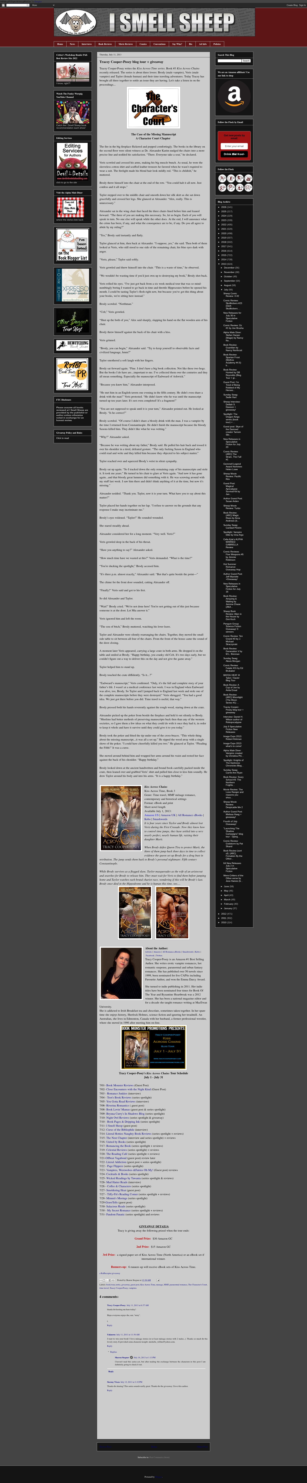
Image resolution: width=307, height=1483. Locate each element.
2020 (224, 233)
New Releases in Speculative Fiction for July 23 (231, 443)
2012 (224, 913)
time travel (104, 1287)
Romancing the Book (118, 1146)
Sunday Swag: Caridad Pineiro (232, 526)
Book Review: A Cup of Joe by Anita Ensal (231, 688)
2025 (224, 211)
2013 (224, 264)
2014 (224, 259)
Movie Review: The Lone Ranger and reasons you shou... (233, 793)
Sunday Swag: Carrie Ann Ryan (232, 771)
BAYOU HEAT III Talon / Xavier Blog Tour (231, 678)
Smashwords (160, 819)
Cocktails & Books (117, 1174)
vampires (133, 1287)
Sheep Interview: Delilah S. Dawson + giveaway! (231, 405)
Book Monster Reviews (120, 1085)
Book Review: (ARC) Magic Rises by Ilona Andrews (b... (231, 516)
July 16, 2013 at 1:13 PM (145, 1357)
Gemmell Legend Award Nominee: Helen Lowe (233, 467)
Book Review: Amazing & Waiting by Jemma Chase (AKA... (231, 601)
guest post (135, 1284)
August (228, 285)
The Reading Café (116, 1154)
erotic (118, 1284)
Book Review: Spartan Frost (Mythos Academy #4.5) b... (232, 360)
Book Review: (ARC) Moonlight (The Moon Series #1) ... (233, 698)
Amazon (157, 951)
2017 (224, 246)
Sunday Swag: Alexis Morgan (231, 659)
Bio (190, 44)
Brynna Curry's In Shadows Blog (125, 1113)
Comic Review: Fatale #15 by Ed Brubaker (233, 668)
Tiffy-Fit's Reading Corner (122, 1194)
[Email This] (100, 1280)
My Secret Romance (119, 1210)
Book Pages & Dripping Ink (123, 1121)
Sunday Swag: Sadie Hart (230, 396)
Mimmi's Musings (116, 1198)
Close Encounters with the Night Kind (128, 1089)
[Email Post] (157, 1280)
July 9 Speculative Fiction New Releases (232, 729)
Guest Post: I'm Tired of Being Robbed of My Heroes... (231, 386)
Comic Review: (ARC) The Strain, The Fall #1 (232, 455)
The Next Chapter (116, 1138)
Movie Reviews (126, 44)
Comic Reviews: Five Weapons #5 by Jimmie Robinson (233, 555)
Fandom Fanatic (115, 1214)
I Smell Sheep (114, 1125)
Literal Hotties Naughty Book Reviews (128, 1133)
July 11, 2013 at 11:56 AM (128, 1334)
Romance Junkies (117, 1093)
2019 (224, 237)
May (226, 890)
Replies (113, 1351)
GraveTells (112, 1202)
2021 (224, 229)
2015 (224, 255)
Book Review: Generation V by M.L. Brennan (232, 651)
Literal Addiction (116, 1162)
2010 (224, 922)
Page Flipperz (115, 1166)
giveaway (126, 1284)
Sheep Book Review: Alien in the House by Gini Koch (232, 615)
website (148, 951)
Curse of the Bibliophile (120, 1129)
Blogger (158, 1476)
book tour (110, 1284)
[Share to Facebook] (110, 1280)
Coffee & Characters (119, 1186)
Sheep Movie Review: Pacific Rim (232, 476)
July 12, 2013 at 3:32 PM (131, 1381)
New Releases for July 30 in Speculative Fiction (232, 317)
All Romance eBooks (190, 815)
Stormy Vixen (113, 1381)
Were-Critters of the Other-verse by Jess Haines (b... (233, 878)
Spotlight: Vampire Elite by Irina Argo (233, 533)
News (72, 44)
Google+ (38, 1)
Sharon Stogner (122, 1357)
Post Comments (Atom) (159, 1457)
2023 (224, 220)
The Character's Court (197, 1284)
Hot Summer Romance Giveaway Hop (231, 567)
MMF (166, 1284)
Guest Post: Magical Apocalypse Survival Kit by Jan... (231, 488)
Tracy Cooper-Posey (116, 1305)
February (229, 904)
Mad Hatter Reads (116, 1182)
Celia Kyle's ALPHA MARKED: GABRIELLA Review (233, 543)
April (226, 895)
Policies (217, 44)
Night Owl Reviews (117, 1117)
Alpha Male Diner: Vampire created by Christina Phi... (233, 753)
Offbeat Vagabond (116, 1158)
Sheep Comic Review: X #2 (231, 294)
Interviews (87, 44)
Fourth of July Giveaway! (230, 822)
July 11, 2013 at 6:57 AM (138, 1305)
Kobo (147, 819)
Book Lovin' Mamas (118, 1109)
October (228, 276)
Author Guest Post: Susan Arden (233, 499)
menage (159, 1284)
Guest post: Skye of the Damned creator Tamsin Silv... (233, 430)
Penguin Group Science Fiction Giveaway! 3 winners (232, 627)
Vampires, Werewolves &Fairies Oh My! (129, 1170)
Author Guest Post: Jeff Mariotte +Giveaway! (233, 577)
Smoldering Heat (116, 1190)
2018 (224, 242)
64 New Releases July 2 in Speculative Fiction (232, 867)
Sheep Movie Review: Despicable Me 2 (233, 805)
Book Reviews (105, 44)
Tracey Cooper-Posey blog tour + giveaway (233, 710)
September (230, 280)
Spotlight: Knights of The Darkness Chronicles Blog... (233, 763)
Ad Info (203, 44)
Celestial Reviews (116, 1150)
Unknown (111, 1334)
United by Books (116, 1142)
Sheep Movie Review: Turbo (231, 507)
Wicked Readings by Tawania (123, 1178)
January (228, 908)
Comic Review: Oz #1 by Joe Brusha (233, 326)
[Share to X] (107, 1280)
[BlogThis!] (104, 1280)
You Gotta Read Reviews (120, 1101)
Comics (143, 44)
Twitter (159, 955)
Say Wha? (177, 44)
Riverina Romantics (117, 1105)
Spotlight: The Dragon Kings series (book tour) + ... (231, 418)
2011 (224, 918)
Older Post (202, 1446)
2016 (224, 251)
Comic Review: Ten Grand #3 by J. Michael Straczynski (233, 640)
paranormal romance (178, 1284)
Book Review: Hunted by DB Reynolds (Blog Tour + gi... (232, 373)
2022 (224, 224)
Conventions (159, 44)
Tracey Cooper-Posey (119, 1287)
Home (60, 44)
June (227, 886)
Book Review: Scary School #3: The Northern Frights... (233, 781)
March (227, 899)
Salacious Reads (115, 1206)
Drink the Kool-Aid (234, 154)
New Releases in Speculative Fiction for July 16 (231, 587)
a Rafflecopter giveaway (109, 1273)
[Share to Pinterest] (113, 1280)
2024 (224, 215)
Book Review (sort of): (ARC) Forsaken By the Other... (232, 854)
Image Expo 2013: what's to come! (232, 744)
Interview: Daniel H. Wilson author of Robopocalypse (233, 719)
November (229, 272)
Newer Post (105, 1446)
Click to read (62, 438)
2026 (224, 207)
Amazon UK (168, 815)
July (226, 289)
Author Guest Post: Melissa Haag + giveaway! (233, 814)
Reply (109, 1325)
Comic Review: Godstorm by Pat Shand (233, 844)
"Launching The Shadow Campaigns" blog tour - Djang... (233, 832)
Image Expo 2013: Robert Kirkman (232, 737)
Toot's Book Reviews (119, 1097)
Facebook (150, 955)
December (229, 267)
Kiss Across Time (147, 1284)
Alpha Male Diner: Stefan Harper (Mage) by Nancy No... (233, 336)
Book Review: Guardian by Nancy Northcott (232, 348)
